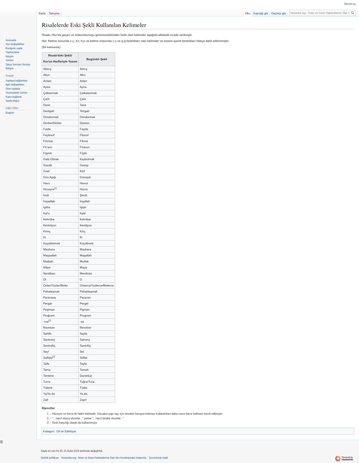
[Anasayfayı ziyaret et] (18, 16)
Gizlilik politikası (50, 457)
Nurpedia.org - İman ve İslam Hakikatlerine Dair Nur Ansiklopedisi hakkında (103, 457)
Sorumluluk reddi (158, 457)
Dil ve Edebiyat (66, 431)
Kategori (48, 431)
